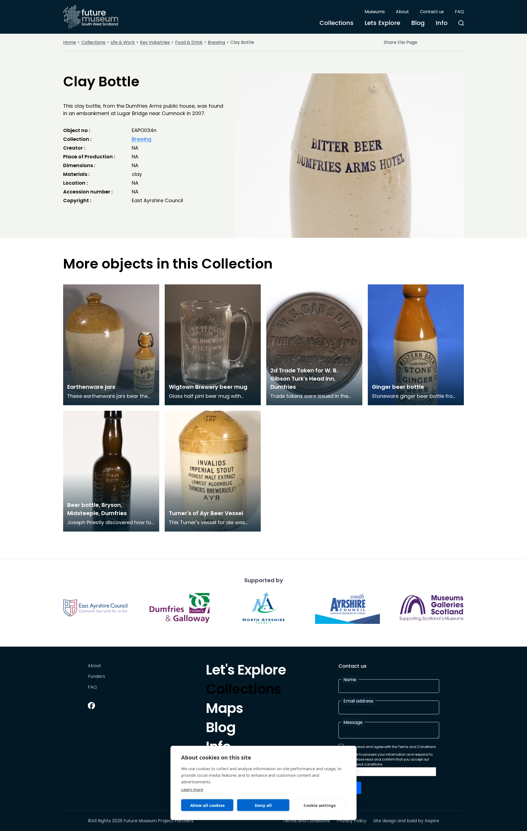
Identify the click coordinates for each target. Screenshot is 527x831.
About (402, 11)
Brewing (216, 42)
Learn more (192, 789)
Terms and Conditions (306, 821)
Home (69, 42)
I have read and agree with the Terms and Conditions (391, 746)
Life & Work (123, 42)
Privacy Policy (351, 821)
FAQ (459, 11)
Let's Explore (246, 671)
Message (353, 722)
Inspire (432, 821)
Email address (358, 701)
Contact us (432, 11)
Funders (96, 676)
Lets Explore (382, 23)
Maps (224, 709)
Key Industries (155, 42)
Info (441, 23)
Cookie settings (320, 805)
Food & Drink (189, 42)
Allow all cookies (207, 805)
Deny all (263, 805)
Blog (418, 23)
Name (349, 679)
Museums (375, 11)
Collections (336, 23)
